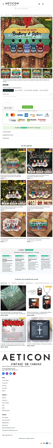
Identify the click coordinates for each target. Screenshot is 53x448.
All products (7, 15)
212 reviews (29, 252)
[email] (10, 368)
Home (2, 15)
